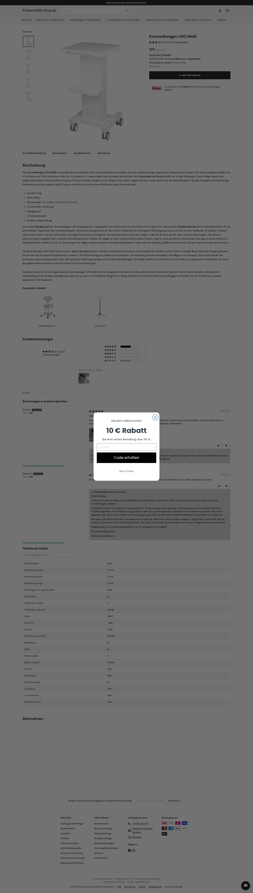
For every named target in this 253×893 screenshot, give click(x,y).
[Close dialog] (155, 417)
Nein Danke (126, 471)
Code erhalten (126, 457)
